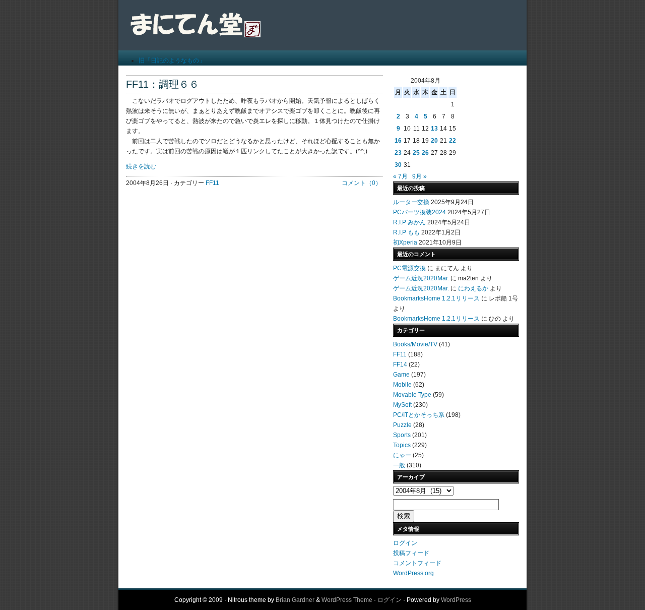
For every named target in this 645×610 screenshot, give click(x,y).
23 (398, 152)
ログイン (405, 542)
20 (434, 140)
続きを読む (141, 166)
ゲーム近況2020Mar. (421, 278)
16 (398, 140)
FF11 (212, 183)
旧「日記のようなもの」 (172, 60)
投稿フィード (411, 553)
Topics (402, 445)
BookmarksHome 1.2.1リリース (436, 298)
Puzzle (402, 425)
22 (452, 140)
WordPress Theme (346, 599)
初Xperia (405, 242)
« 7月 (400, 176)
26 (425, 152)
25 (416, 152)
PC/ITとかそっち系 (418, 414)
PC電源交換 (409, 268)
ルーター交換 (411, 202)
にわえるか (473, 288)
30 (398, 164)
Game (401, 374)
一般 (399, 465)
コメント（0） (361, 183)
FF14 (400, 364)
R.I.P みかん (409, 222)
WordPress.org (413, 573)
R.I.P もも (406, 232)
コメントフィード (417, 563)
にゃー (402, 455)
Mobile (402, 384)
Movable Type (412, 394)
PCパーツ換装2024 (419, 212)
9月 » (419, 176)
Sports (402, 435)
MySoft (402, 404)
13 (434, 128)
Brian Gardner (295, 599)
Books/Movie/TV (415, 344)
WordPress (456, 599)
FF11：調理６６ (162, 84)
